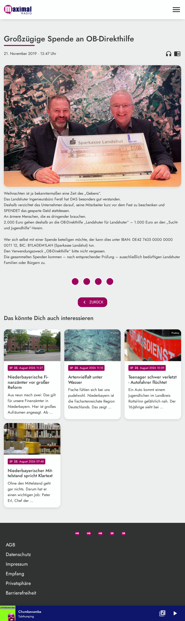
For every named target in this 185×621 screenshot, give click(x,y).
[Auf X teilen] (87, 281)
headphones (168, 53)
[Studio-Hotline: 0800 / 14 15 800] (63, 532)
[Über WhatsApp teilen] (98, 281)
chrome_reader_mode (177, 53)
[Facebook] (87, 532)
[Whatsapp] (75, 532)
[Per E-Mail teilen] (110, 281)
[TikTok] (133, 532)
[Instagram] (98, 532)
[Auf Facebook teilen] (75, 281)
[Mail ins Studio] (52, 532)
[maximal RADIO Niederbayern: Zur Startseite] (87, 9)
